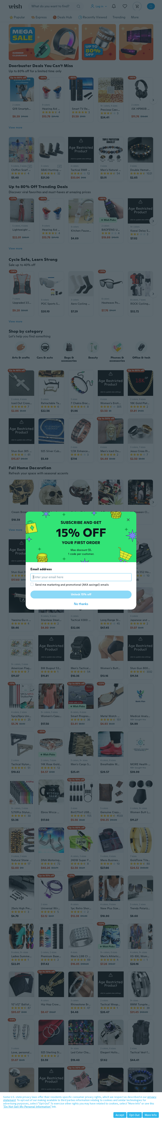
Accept (120, 1115)
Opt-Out (134, 1115)
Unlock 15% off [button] (81, 594)
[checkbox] (32, 584)
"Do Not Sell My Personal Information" (27, 1106)
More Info (151, 1115)
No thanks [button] (81, 604)
